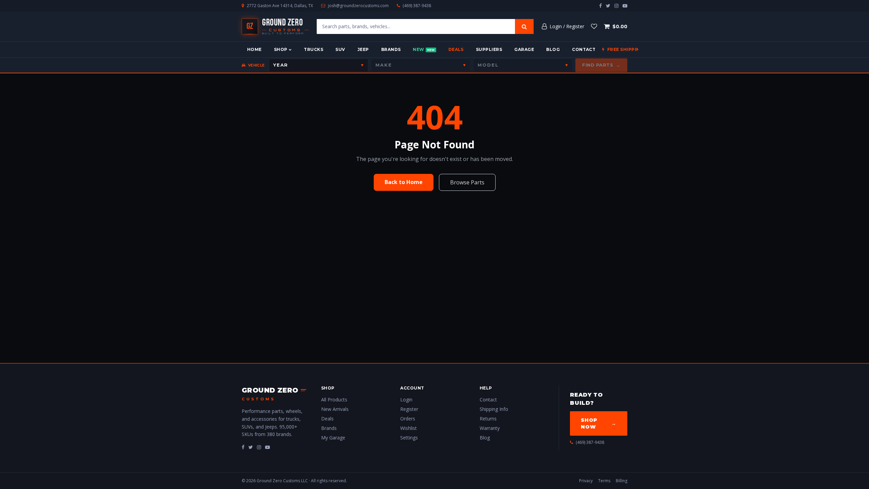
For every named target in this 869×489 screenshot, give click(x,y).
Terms (604, 481)
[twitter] (608, 5)
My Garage (333, 437)
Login (406, 399)
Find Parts (601, 65)
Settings (409, 437)
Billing (621, 481)
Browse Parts (467, 182)
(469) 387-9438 (417, 5)
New (423, 49)
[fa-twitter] (250, 447)
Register (409, 409)
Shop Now (598, 423)
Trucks (313, 49)
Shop (281, 49)
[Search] (524, 26)
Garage (524, 49)
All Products (334, 399)
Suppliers (489, 49)
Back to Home (404, 182)
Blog (553, 49)
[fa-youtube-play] (267, 447)
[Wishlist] (594, 26)
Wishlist (408, 428)
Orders (407, 418)
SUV (340, 49)
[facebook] (600, 5)
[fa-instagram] (259, 447)
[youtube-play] (625, 5)
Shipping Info (494, 409)
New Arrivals (335, 409)
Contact (583, 49)
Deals (456, 49)
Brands (391, 49)
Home (254, 49)
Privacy (586, 481)
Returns (488, 418)
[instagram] (616, 5)
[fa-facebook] (243, 447)
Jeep (363, 49)
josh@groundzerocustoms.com (358, 5)
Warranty (490, 428)
